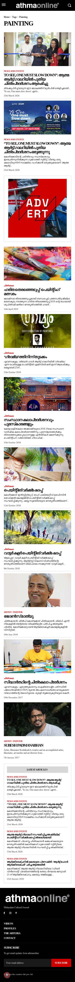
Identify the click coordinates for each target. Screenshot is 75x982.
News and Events (14, 71)
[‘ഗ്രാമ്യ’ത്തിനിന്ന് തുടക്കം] (37, 331)
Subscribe (61, 963)
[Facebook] (4, 913)
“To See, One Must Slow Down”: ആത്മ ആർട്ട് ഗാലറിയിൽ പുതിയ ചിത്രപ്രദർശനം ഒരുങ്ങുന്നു (37, 147)
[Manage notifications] (7, 975)
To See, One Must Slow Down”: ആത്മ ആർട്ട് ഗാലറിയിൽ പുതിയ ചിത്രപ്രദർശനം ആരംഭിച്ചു (36, 79)
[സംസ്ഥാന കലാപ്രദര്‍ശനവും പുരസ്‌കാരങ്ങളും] (37, 394)
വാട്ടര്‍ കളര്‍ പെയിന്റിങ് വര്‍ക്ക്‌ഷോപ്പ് (32, 553)
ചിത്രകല (9, 285)
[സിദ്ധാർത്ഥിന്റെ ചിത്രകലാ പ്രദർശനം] (37, 656)
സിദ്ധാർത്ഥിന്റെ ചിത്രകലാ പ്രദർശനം (35, 682)
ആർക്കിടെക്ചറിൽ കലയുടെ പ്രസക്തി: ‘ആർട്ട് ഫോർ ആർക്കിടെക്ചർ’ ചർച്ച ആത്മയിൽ (37, 863)
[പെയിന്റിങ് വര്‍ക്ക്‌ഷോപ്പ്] (37, 464)
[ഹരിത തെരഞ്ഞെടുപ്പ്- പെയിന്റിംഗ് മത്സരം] (37, 263)
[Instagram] (10, 913)
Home (7, 17)
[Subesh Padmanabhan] (37, 719)
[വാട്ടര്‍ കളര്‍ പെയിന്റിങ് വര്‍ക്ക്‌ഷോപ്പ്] (37, 527)
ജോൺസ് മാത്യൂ (18, 616)
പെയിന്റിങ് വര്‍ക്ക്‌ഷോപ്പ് (23, 490)
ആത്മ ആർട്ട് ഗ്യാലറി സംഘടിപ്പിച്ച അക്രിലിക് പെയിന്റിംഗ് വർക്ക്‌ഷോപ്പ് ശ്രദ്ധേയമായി (33, 836)
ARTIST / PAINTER (13, 612)
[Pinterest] (16, 913)
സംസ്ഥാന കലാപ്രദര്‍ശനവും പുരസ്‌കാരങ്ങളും (28, 422)
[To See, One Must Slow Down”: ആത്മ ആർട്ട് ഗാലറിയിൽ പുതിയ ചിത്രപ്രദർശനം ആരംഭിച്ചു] (37, 49)
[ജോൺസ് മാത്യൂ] (37, 590)
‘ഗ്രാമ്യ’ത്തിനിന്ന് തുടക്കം (25, 357)
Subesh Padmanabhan (23, 745)
